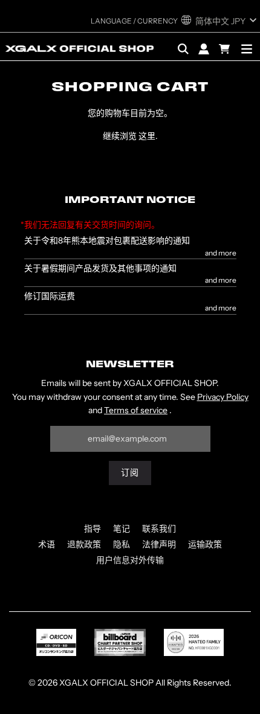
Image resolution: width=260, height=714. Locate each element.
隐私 (121, 544)
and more (220, 253)
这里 (146, 135)
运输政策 (205, 544)
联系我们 (159, 528)
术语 (46, 544)
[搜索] (183, 48)
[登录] (203, 48)
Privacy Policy (223, 396)
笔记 (121, 528)
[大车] (226, 48)
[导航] (247, 49)
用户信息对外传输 (130, 560)
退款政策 (84, 544)
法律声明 (159, 544)
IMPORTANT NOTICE (130, 200)
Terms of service (135, 410)
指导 (92, 528)
